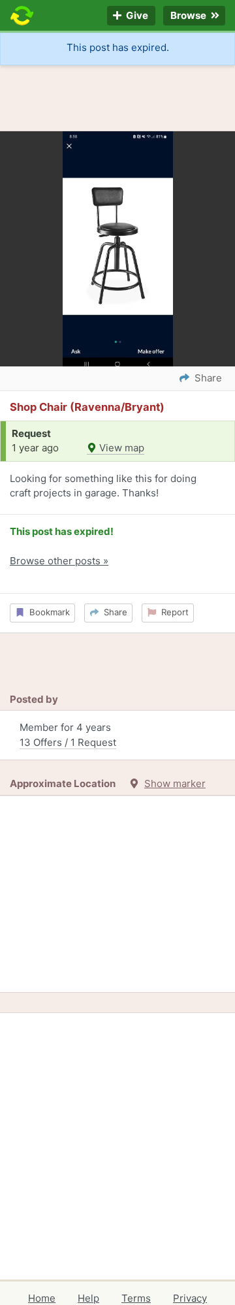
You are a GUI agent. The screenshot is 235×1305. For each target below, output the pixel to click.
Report (172, 612)
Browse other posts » (59, 561)
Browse (189, 16)
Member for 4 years (68, 735)
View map (120, 448)
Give (136, 16)
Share (113, 612)
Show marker (175, 783)
